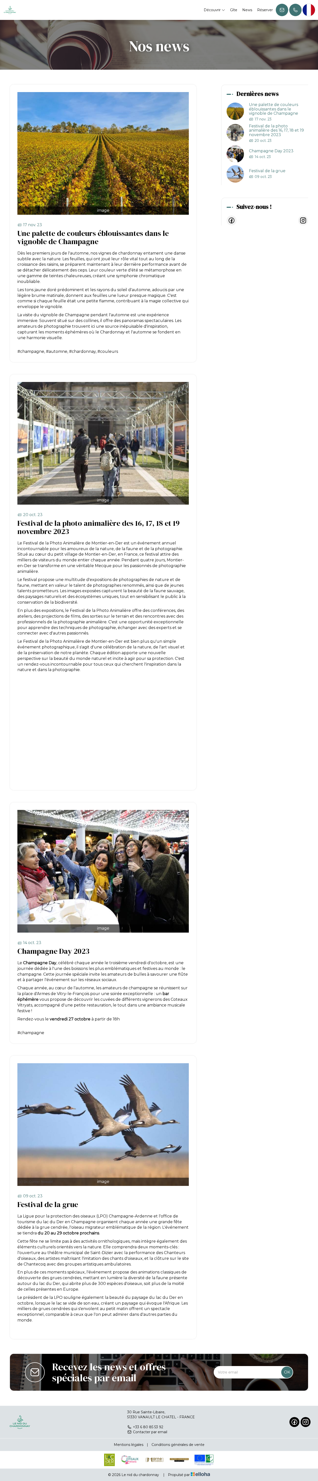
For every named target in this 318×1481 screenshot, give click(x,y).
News (247, 10)
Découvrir (213, 10)
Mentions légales (128, 1444)
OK (287, 1372)
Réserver (265, 10)
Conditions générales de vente (178, 1444)
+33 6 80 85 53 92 (148, 1427)
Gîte (233, 10)
